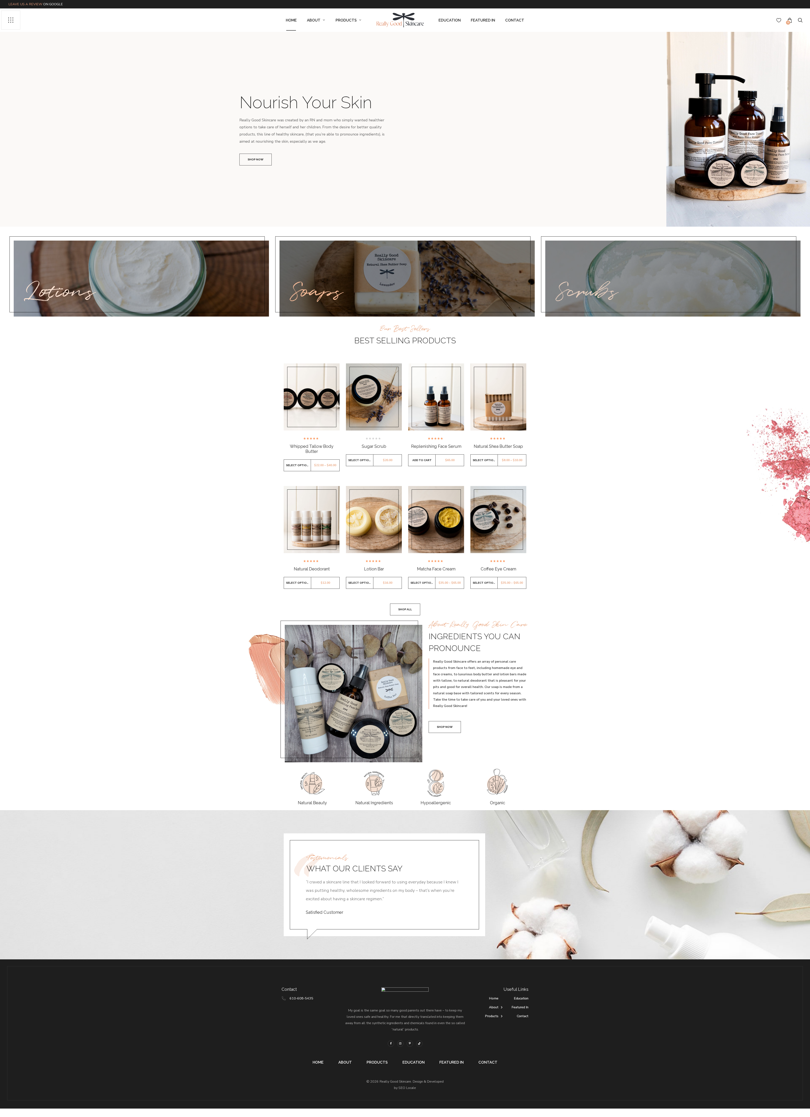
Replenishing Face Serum (436, 446)
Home (291, 20)
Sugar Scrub (374, 446)
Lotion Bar (374, 568)
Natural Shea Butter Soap (498, 446)
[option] (405, 129)
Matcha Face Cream (436, 568)
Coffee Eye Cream (498, 568)
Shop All (405, 609)
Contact (514, 20)
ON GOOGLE (35, 4)
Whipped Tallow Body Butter (311, 449)
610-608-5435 (301, 998)
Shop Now (255, 159)
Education (450, 20)
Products (346, 20)
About (313, 20)
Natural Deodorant (312, 568)
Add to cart (422, 460)
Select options (298, 465)
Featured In (483, 20)
